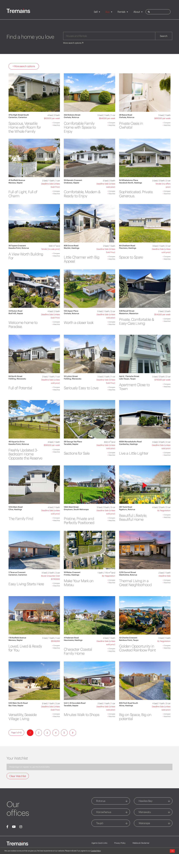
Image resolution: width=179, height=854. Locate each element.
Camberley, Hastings (128, 444)
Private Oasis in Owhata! (131, 125)
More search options (72, 43)
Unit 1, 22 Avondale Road (74, 703)
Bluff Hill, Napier (16, 313)
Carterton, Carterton (18, 117)
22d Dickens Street (72, 115)
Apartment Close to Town (134, 386)
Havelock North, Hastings (130, 183)
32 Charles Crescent (128, 638)
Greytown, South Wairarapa (76, 509)
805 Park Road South (128, 703)
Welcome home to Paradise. (23, 324)
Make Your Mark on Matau (79, 582)
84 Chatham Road (127, 245)
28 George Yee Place (73, 441)
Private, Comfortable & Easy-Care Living (136, 321)
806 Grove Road (71, 245)
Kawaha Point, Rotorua (19, 248)
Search (163, 36)
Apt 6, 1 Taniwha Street (129, 376)
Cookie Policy (96, 851)
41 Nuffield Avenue (17, 180)
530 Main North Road (18, 703)
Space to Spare (131, 257)
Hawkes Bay (145, 801)
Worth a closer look (79, 322)
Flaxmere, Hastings (127, 248)
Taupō (99, 823)
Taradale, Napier (71, 444)
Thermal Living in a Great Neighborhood (135, 582)
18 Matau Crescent (72, 572)
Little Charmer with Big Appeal (81, 259)
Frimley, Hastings (71, 575)
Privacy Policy (120, 843)
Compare (56, 123)
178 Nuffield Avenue (17, 638)
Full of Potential (20, 388)
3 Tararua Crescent (17, 572)
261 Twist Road (125, 507)
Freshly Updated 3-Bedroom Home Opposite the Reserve (25, 454)
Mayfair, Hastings (71, 248)
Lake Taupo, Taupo (127, 379)
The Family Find (21, 518)
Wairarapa (144, 823)
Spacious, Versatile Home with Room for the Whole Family (25, 127)
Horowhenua (103, 812)
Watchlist (56, 125)
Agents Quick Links (99, 843)
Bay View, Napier (16, 705)
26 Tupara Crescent (17, 245)
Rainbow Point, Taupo (129, 640)
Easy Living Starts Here (26, 584)
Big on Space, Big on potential (135, 716)
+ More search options (24, 66)
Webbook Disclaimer (140, 843)
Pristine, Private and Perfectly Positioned (79, 520)
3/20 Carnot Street (127, 572)
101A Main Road (16, 507)
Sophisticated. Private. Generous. (136, 194)
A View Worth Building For (26, 256)
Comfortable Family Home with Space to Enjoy (80, 127)
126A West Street (71, 507)
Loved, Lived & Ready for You (25, 648)
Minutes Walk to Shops (81, 714)
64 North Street (15, 376)
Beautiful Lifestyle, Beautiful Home (133, 517)
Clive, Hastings (15, 509)
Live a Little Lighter (133, 453)
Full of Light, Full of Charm (23, 194)
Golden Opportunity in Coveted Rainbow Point (137, 648)
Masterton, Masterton (128, 313)
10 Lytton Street (71, 376)
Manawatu (145, 812)
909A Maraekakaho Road (130, 441)
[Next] (72, 732)
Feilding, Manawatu (17, 379)
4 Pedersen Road (71, 638)
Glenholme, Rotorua (128, 575)
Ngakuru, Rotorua (127, 509)
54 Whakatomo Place (128, 180)
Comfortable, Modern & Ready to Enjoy (82, 194)
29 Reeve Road (125, 115)
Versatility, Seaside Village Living (23, 716)
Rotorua (100, 801)
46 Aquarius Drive (17, 441)
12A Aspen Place (71, 311)
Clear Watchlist (17, 776)
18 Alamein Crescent (73, 180)
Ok (172, 851)
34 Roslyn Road (15, 311)
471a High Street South (19, 115)
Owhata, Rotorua (71, 117)
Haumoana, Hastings (73, 640)
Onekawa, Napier (71, 183)
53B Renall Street (126, 311)
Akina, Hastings (126, 705)
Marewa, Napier (16, 183)
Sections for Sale (77, 453)
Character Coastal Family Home (78, 651)
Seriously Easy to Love (81, 388)
